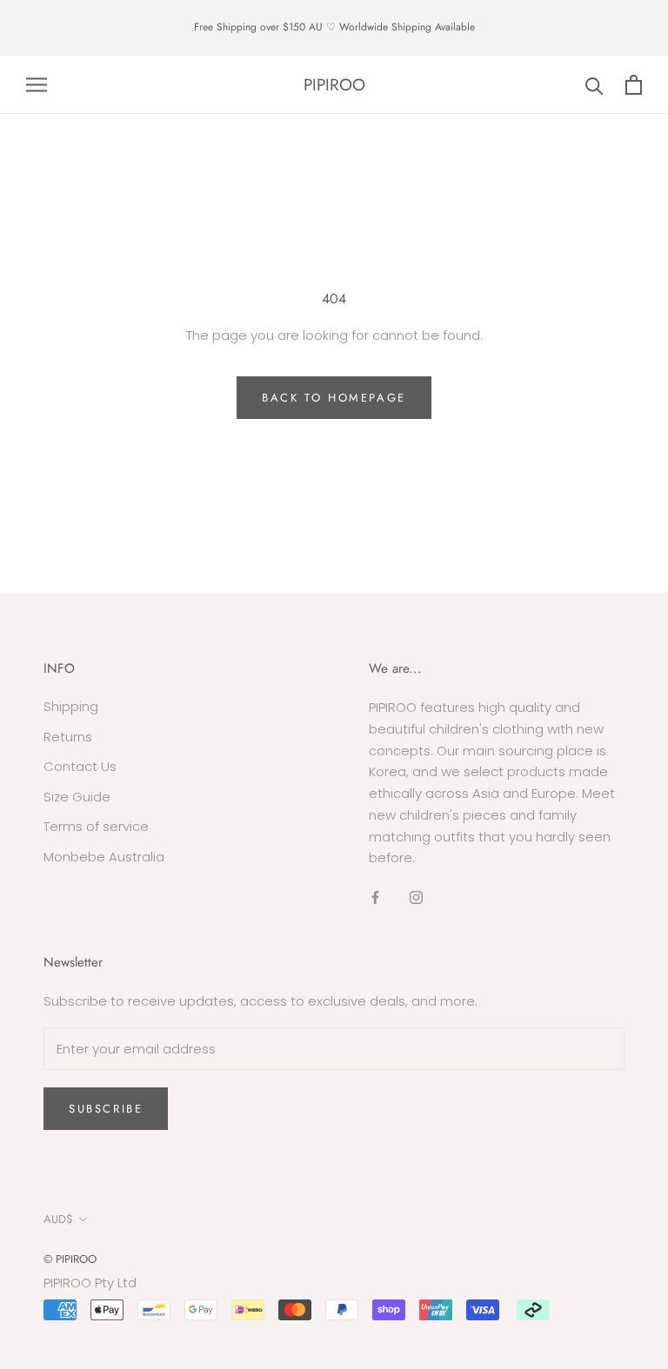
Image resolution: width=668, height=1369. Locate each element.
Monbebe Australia (103, 856)
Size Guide (76, 797)
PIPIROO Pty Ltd (90, 1282)
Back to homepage (334, 397)
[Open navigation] (36, 84)
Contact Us (80, 766)
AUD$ (58, 1219)
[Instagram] (416, 897)
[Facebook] (375, 897)
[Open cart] (633, 85)
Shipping (70, 706)
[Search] (594, 85)
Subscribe (106, 1108)
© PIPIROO (70, 1259)
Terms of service (96, 826)
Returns (67, 737)
